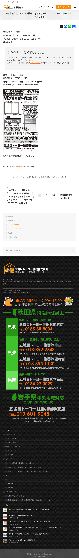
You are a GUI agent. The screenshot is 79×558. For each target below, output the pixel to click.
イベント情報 (35, 63)
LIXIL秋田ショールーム (14, 450)
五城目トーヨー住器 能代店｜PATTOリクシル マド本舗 (24, 467)
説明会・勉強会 (12, 237)
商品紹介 (10, 233)
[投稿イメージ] (5, 510)
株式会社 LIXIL (12, 438)
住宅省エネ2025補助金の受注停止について (21, 515)
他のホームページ (10, 459)
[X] (61, 27)
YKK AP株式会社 (13, 442)
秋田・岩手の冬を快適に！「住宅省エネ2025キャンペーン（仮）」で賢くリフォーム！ (35, 528)
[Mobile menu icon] (74, 7)
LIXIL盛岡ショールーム (14, 455)
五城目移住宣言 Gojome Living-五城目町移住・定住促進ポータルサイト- (29, 500)
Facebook (10, 487)
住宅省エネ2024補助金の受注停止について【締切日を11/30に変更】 (29, 534)
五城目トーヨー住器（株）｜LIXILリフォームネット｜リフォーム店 (28, 471)
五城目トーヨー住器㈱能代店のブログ (43, 177)
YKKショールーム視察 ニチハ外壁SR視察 (22, 540)
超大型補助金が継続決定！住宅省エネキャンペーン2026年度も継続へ (29, 509)
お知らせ (10, 216)
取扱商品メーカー (10, 434)
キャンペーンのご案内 (14, 229)
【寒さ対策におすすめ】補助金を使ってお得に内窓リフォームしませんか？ (31, 521)
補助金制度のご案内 (14, 220)
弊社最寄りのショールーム (13, 446)
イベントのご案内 (25, 177)
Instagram (10, 483)
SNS (6, 475)
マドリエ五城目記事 (18, 166)
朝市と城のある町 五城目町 (16, 496)
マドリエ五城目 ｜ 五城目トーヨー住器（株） (21, 463)
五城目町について (10, 492)
